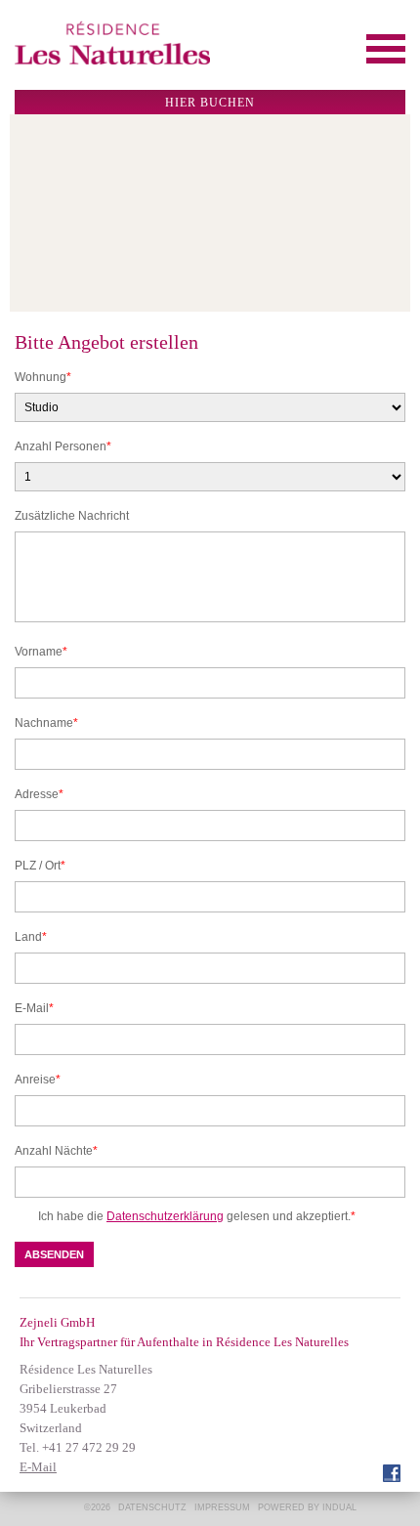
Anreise (40, 1080)
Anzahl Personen (63, 447)
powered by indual (307, 1507)
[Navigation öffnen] (385, 49)
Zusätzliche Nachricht (72, 516)
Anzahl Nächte (56, 1152)
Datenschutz (152, 1507)
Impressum (222, 1507)
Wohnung (43, 378)
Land (40, 938)
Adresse (40, 795)
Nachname (46, 724)
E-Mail (40, 1009)
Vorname (41, 652)
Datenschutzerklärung (165, 1216)
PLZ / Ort (40, 866)
